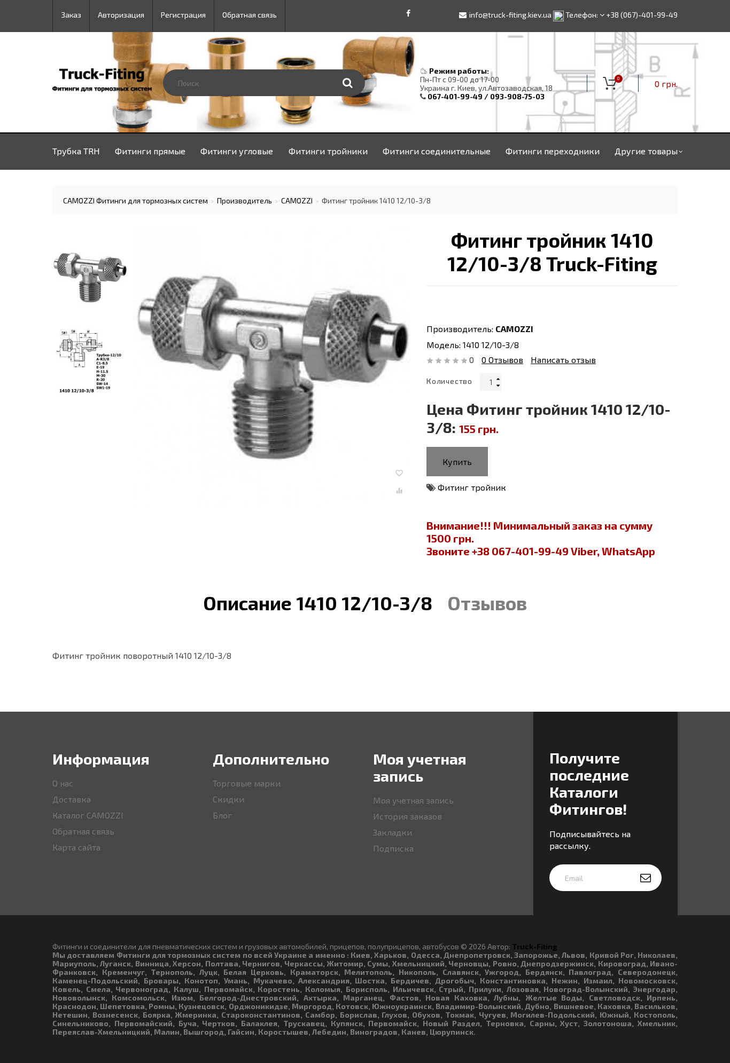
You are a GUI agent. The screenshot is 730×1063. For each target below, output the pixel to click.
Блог (222, 815)
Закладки (392, 832)
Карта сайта (76, 847)
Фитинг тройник (472, 487)
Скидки (228, 799)
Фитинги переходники (553, 151)
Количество (449, 380)
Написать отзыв (563, 360)
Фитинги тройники (328, 151)
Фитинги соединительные (437, 151)
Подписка (393, 848)
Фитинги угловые (236, 151)
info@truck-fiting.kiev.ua (510, 14)
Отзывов (502, 360)
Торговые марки (247, 783)
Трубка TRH (76, 151)
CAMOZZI (514, 329)
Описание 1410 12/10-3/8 (317, 603)
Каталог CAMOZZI (87, 815)
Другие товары (646, 151)
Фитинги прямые (150, 151)
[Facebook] (408, 13)
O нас (62, 783)
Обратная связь (83, 831)
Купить (457, 461)
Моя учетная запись (413, 800)
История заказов (407, 816)
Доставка (71, 799)
